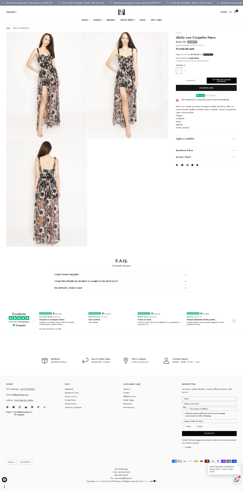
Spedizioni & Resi (184, 150)
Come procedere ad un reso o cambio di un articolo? (86, 281)
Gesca (146, 481)
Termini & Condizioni (73, 407)
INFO (67, 384)
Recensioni (127, 403)
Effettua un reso (129, 396)
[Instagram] (21, 407)
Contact (126, 392)
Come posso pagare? (66, 274)
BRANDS (111, 19)
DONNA (97, 19)
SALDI (142, 19)
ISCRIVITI (209, 433)
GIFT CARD (156, 19)
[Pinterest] (188, 165)
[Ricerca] (230, 12)
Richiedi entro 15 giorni (101, 362)
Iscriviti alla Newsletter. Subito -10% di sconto (90, 3)
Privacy (198, 440)
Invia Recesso (129, 407)
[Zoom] (81, 37)
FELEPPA (179, 33)
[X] (182, 165)
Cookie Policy (70, 400)
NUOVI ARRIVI (127, 19)
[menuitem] (86, 20)
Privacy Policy (70, 403)
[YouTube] (28, 407)
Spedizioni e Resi (72, 392)
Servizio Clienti (183, 156)
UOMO (85, 19)
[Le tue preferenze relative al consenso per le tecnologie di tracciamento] (4, 486)
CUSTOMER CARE (132, 384)
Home (8, 28)
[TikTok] (40, 407)
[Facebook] (177, 165)
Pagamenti (69, 389)
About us (127, 389)
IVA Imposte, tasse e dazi (68, 288)
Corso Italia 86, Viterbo (23, 400)
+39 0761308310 (27, 389)
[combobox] (185, 409)
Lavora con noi (71, 396)
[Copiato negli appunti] (197, 165)
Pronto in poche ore (140, 362)
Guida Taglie (128, 400)
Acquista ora (206, 88)
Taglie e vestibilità (185, 138)
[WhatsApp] (192, 165)
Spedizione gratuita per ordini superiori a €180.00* (36, 3)
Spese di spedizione (182, 45)
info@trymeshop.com (20, 394)
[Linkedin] (46, 407)
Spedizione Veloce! (59, 362)
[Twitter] (15, 407)
